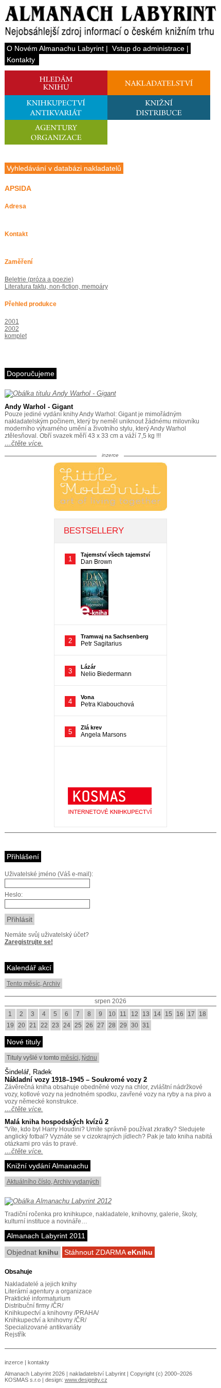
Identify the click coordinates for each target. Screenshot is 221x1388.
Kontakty (21, 60)
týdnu (89, 1057)
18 (202, 1014)
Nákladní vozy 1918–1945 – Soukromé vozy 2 (76, 1079)
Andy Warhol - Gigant (39, 407)
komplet (16, 336)
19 (10, 1025)
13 (146, 1014)
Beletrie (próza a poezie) (39, 279)
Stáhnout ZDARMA (108, 1252)
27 (100, 1025)
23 (55, 1025)
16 (179, 1014)
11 (123, 1014)
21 (32, 1025)
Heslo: (14, 894)
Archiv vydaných (76, 1181)
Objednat (33, 1252)
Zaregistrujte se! (29, 942)
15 (168, 1014)
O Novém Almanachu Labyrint (55, 48)
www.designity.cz (86, 1380)
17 (191, 1014)
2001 (12, 321)
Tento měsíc (23, 983)
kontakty (38, 1362)
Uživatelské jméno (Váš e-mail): (49, 874)
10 (112, 1014)
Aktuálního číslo (29, 1181)
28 (112, 1025)
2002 (12, 328)
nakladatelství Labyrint (97, 1374)
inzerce (14, 1362)
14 (157, 1014)
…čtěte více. (24, 443)
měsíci (70, 1057)
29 (123, 1025)
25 (78, 1025)
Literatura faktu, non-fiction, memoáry (56, 286)
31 (146, 1025)
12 (134, 1014)
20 (21, 1025)
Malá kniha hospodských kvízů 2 (56, 1122)
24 (66, 1025)
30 (134, 1025)
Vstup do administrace (148, 48)
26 (89, 1025)
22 (44, 1025)
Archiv (51, 983)
